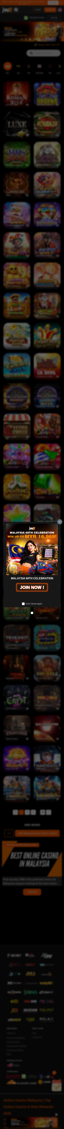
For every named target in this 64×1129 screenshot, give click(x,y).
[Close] (59, 521)
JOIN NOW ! (32, 587)
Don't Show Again (34, 604)
